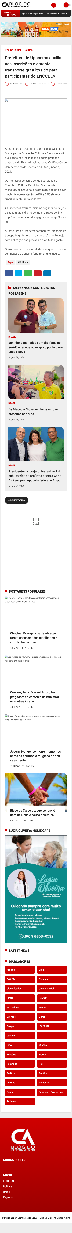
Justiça (11, 1035)
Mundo (42, 1054)
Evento (42, 1007)
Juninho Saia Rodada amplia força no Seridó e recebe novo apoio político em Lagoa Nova (35, 347)
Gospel (11, 1026)
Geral (42, 1016)
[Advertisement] (27, 562)
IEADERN (44, 1026)
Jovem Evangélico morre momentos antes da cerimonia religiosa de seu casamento (35, 756)
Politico (11, 1082)
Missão (43, 1045)
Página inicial (13, 50)
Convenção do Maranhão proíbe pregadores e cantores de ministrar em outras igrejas (34, 696)
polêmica (12, 1063)
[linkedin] (47, 273)
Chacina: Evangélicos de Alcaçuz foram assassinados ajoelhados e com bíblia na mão (33, 638)
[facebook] (9, 273)
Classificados (14, 988)
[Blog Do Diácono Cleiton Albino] (16, 8)
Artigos (11, 969)
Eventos (11, 1016)
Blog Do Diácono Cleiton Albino (55, 1218)
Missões (11, 1054)
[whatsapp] (28, 273)
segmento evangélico (51, 1092)
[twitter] (18, 273)
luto (9, 1045)
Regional (44, 1082)
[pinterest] (38, 273)
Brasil (12, 336)
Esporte (43, 998)
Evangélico (13, 1007)
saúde (10, 1092)
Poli (41, 1063)
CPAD (10, 998)
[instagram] (14, 1166)
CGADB (11, 979)
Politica (28, 50)
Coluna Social (46, 988)
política (43, 1073)
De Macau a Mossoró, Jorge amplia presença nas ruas (33, 411)
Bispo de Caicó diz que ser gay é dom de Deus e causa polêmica (32, 813)
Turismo (11, 1101)
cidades (43, 979)
